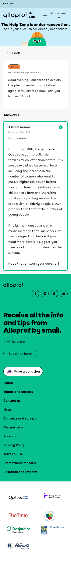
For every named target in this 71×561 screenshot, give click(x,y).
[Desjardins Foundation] (18, 530)
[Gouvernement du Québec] (18, 498)
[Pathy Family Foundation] (52, 498)
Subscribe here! (20, 354)
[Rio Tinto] (18, 516)
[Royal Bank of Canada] (52, 530)
